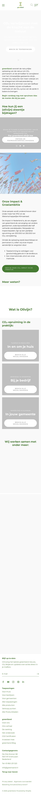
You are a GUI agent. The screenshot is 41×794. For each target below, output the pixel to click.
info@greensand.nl (10, 768)
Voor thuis (6, 692)
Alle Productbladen (10, 712)
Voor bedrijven (8, 695)
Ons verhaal (7, 726)
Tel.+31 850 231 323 (9, 763)
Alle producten (8, 705)
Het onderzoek (8, 733)
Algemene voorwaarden (23, 781)
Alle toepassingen (9, 702)
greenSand (12, 791)
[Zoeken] (32, 5)
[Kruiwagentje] (36, 5)
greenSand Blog (9, 743)
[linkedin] (23, 682)
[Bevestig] (38, 674)
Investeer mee (8, 740)
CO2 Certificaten (9, 736)
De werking (7, 729)
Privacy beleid (7, 781)
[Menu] (3, 5)
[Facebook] (3, 682)
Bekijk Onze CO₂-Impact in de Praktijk (19, 268)
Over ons (6, 723)
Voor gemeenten (9, 698)
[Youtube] (8, 682)
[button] (18, 60)
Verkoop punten (9, 709)
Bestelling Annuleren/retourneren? (15, 784)
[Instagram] (13, 682)
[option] (20, 36)
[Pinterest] (18, 682)
